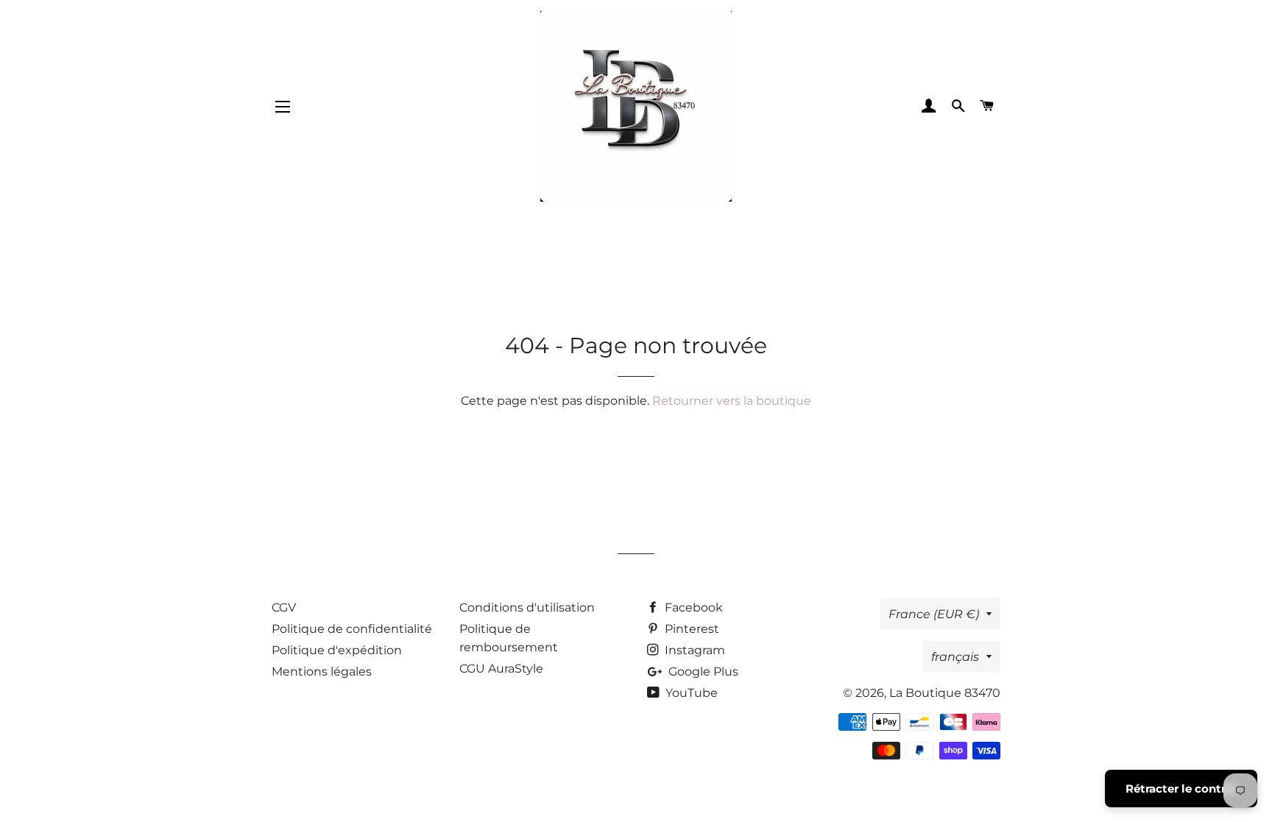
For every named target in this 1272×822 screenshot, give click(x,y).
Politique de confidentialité (352, 629)
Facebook (692, 607)
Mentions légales (322, 671)
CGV (284, 607)
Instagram (693, 650)
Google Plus (701, 671)
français (955, 657)
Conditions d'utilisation (527, 607)
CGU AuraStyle (501, 669)
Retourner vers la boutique (731, 401)
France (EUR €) (933, 614)
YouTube (690, 693)
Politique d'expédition (337, 650)
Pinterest (690, 629)
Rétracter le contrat (1181, 789)
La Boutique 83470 (944, 693)
